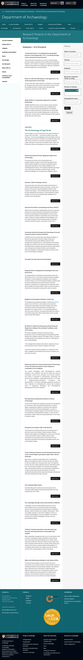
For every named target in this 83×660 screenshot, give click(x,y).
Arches (44, 309)
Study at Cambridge (24, 4)
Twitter (27, 598)
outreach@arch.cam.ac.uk (9, 610)
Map (45, 648)
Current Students (7, 40)
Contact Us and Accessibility (6, 76)
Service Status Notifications (71, 596)
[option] (71, 90)
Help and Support (69, 599)
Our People (5, 60)
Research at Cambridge (43, 4)
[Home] (3, 11)
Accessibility (5, 647)
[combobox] (73, 54)
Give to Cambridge (49, 643)
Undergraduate (27, 639)
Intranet (4, 81)
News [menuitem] (69, 24)
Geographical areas (71, 98)
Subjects (4, 48)
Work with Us (6, 68)
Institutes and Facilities (9, 52)
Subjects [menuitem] (40, 24)
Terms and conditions (8, 654)
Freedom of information (8, 649)
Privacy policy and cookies (9, 651)
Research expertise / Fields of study (71, 77)
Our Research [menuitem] (17, 28)
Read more (56, 72)
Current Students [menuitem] (14, 24)
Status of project (70, 51)
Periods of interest (70, 87)
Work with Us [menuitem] (30, 28)
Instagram (28, 600)
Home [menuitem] (4, 24)
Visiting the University (49, 650)
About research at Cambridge (72, 642)
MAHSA (56, 302)
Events (4, 72)
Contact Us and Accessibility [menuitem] (56, 28)
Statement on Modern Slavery (10, 653)
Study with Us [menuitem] (28, 24)
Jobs (45, 646)
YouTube (28, 603)
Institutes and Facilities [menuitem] (55, 24)
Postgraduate (26, 642)
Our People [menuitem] (4, 28)
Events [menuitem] (41, 28)
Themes (67, 60)
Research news (68, 639)
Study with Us (6, 44)
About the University (33, 4)
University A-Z (6, 656)
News (4, 56)
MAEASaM (35, 277)
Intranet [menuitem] (72, 28)
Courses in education (29, 652)
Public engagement (69, 644)
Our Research (6, 64)
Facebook (28, 596)
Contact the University (8, 645)
